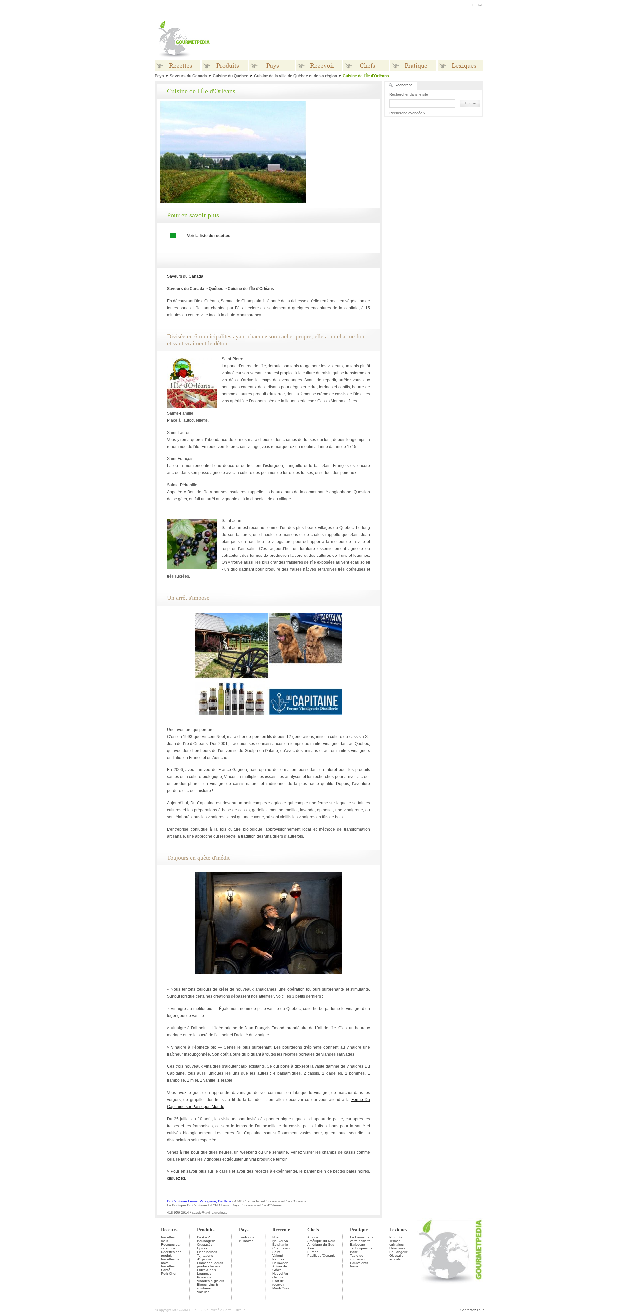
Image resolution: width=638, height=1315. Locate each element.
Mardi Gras (280, 1288)
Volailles (203, 1292)
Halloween (280, 1262)
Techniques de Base (361, 1250)
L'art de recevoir (278, 1282)
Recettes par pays (171, 1260)
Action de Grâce (279, 1268)
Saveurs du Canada (188, 76)
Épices (202, 1248)
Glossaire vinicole (396, 1257)
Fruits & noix (206, 1270)
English (477, 5)
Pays (159, 76)
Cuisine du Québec (230, 76)
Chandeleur (281, 1248)
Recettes (169, 1229)
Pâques (278, 1259)
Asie (310, 1248)
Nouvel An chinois (280, 1275)
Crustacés (204, 1244)
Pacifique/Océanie (321, 1255)
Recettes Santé (168, 1268)
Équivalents (359, 1262)
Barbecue (357, 1244)
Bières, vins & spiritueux (207, 1286)
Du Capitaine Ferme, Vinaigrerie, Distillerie (199, 1201)
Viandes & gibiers (210, 1281)
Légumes (204, 1273)
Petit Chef (168, 1273)
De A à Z (203, 1237)
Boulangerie (206, 1241)
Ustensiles (397, 1248)
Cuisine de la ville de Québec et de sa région (295, 76)
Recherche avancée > (407, 113)
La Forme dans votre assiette (361, 1239)
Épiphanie (280, 1244)
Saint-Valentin (278, 1253)
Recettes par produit (171, 1253)
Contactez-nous (472, 1310)
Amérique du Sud (320, 1244)
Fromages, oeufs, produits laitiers (210, 1264)
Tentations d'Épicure (205, 1257)
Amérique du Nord (321, 1241)
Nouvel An (280, 1241)
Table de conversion (358, 1257)
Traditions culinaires (246, 1239)
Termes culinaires (396, 1242)
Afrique (312, 1237)
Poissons (204, 1277)
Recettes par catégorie (171, 1246)
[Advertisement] (360, 39)
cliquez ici (176, 1178)
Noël (275, 1237)
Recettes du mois (170, 1239)
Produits (205, 1229)
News (354, 1266)
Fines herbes (207, 1252)
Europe (313, 1252)
